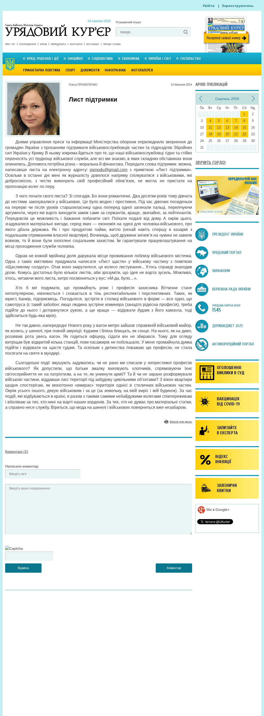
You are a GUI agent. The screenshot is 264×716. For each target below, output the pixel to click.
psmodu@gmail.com (108, 170)
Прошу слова (112, 44)
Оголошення (27, 44)
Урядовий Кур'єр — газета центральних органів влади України (58, 25)
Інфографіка (115, 70)
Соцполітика (102, 58)
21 (236, 134)
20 (227, 134)
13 (227, 127)
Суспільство (190, 58)
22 (244, 134)
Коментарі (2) (16, 451)
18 (210, 134)
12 (219, 127)
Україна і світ (159, 58)
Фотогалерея (142, 70)
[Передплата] (227, 213)
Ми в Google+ (217, 509)
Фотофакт (92, 44)
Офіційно (75, 58)
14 (236, 127)
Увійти (208, 6)
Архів (43, 44)
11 (210, 127)
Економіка (130, 58)
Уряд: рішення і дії (43, 58)
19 (219, 134)
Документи (90, 70)
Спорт (70, 70)
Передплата (58, 44)
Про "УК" (10, 44)
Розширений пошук (128, 22)
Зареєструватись (238, 6)
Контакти (76, 44)
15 (244, 127)
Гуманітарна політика (41, 70)
